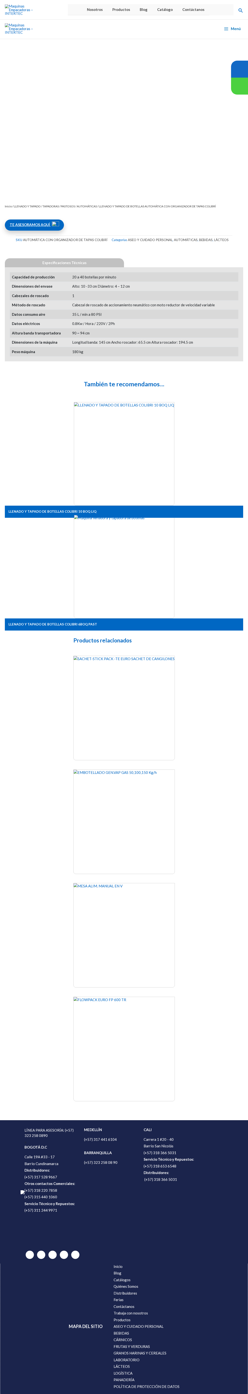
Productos (121, 9)
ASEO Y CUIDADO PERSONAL (150, 240)
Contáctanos (193, 9)
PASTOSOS (68, 206)
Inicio (8, 206)
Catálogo (165, 9)
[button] (240, 10)
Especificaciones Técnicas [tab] (64, 262)
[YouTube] (75, 1255)
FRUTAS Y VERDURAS (132, 1346)
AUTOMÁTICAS (87, 206)
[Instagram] (64, 1255)
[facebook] (52, 1255)
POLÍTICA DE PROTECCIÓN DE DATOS (146, 1386)
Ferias (119, 1299)
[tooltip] (239, 69)
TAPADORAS (51, 206)
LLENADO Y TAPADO (27, 206)
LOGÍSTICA (123, 1373)
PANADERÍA (124, 1380)
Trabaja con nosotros (131, 1313)
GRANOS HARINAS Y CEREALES (140, 1353)
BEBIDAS (206, 240)
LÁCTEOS (221, 240)
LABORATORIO (127, 1360)
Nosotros (95, 9)
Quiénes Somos (126, 1286)
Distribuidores (125, 1293)
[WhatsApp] (30, 1255)
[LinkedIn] (41, 1255)
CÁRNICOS (123, 1339)
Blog (143, 9)
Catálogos (122, 1280)
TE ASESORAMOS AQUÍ (30, 224)
